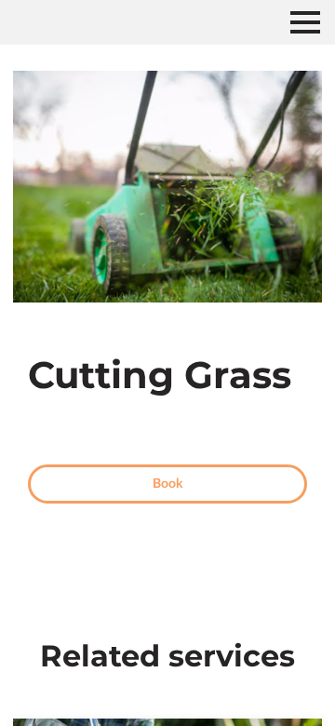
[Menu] (305, 22)
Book (167, 484)
